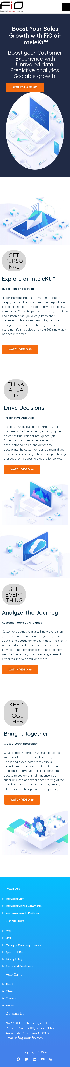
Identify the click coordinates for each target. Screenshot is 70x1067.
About (9, 984)
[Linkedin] (34, 1059)
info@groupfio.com (29, 1038)
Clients (10, 991)
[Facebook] (18, 1059)
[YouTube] (43, 1059)
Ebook (10, 1005)
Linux (9, 938)
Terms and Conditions (19, 966)
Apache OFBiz (14, 952)
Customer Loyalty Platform (22, 913)
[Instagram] (51, 1059)
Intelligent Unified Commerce (24, 905)
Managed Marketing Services (23, 945)
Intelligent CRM (15, 898)
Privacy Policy (14, 959)
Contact (11, 998)
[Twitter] (26, 1059)
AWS (9, 931)
